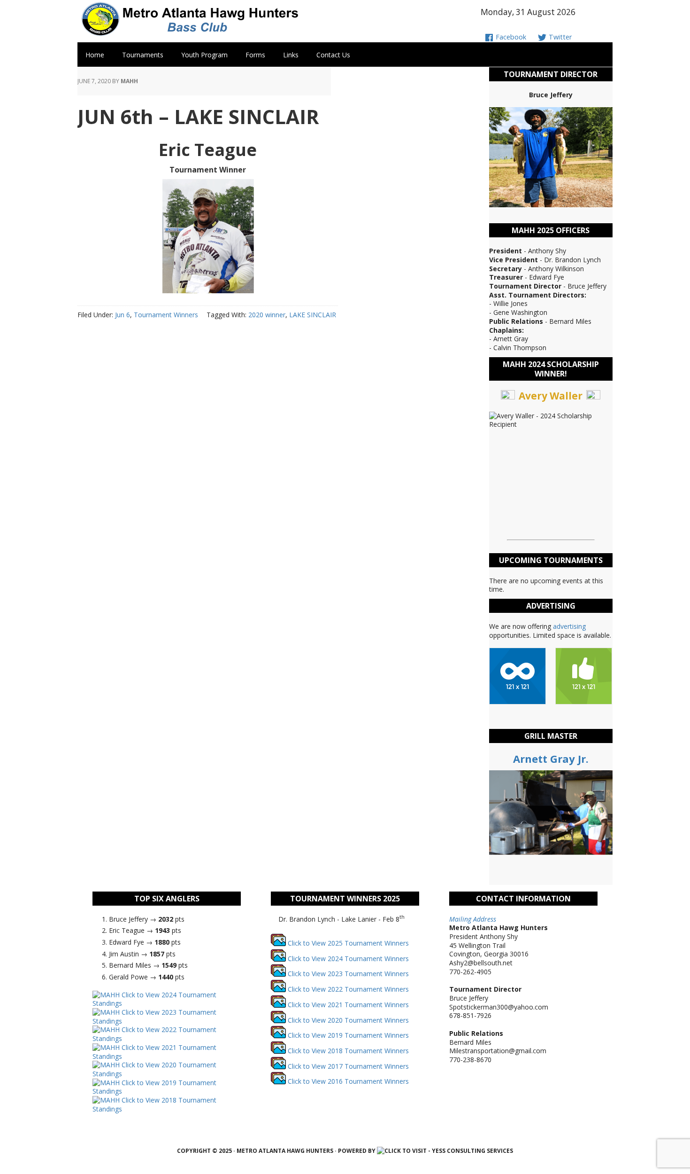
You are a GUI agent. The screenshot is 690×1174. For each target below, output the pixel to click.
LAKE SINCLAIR (312, 314)
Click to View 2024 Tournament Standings (154, 999)
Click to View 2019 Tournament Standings (154, 1087)
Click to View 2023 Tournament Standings (154, 1016)
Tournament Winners (166, 314)
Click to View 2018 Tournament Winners (347, 1050)
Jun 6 (122, 314)
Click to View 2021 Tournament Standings (154, 1052)
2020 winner (266, 314)
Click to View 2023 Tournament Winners (347, 973)
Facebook (510, 36)
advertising (569, 626)
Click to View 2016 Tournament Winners (347, 1081)
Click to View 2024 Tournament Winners (347, 958)
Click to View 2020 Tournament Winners (347, 1020)
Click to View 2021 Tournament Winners (347, 1004)
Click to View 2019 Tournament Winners (347, 1035)
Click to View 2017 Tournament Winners (347, 1066)
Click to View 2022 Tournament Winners (347, 989)
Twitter (559, 36)
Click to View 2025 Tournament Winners (347, 943)
